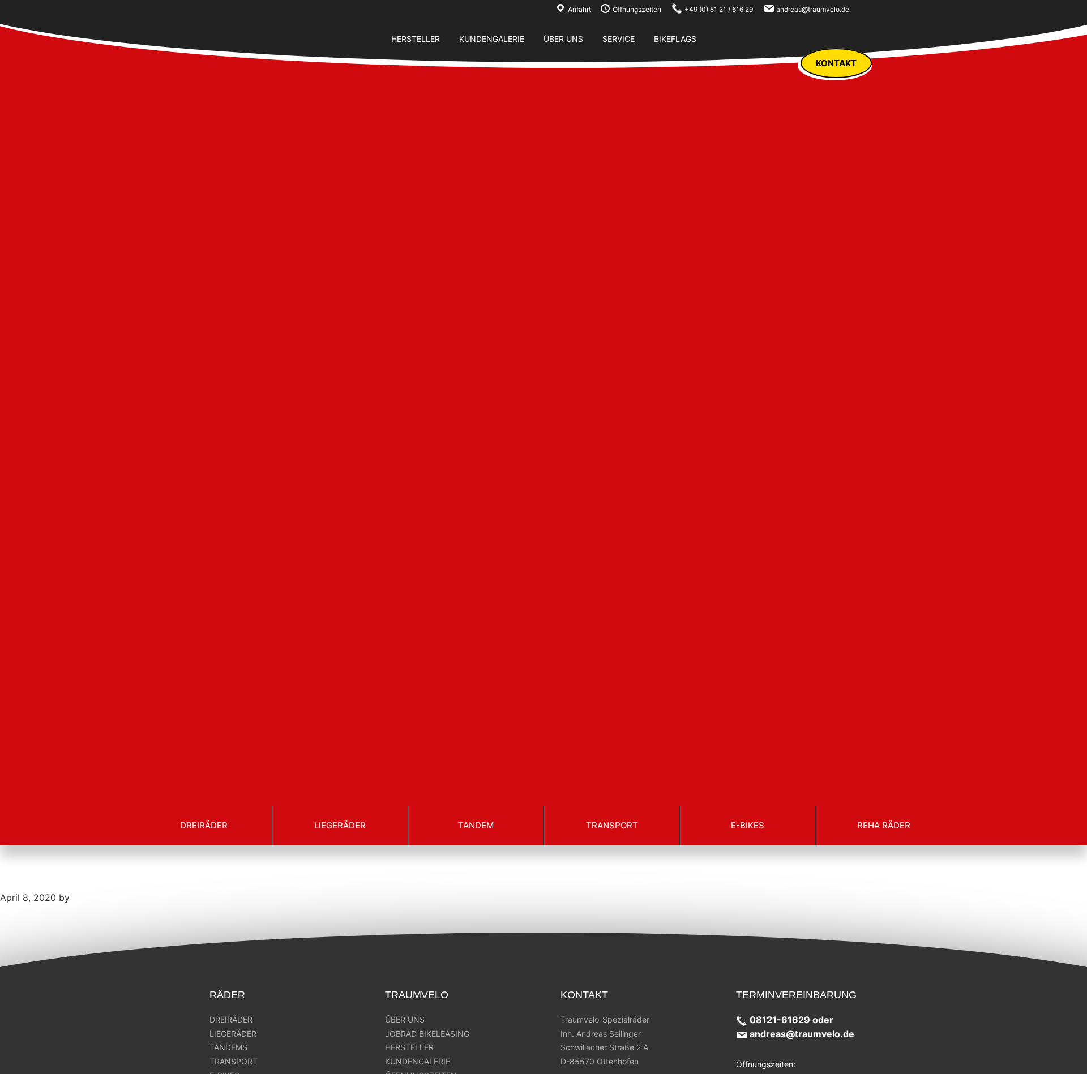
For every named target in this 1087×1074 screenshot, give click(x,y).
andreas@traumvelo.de (802, 1033)
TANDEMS (228, 1047)
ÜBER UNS (405, 1019)
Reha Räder (883, 825)
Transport (612, 825)
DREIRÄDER (231, 1019)
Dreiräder (204, 825)
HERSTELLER (409, 1047)
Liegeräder (340, 825)
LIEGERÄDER (232, 1033)
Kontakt (836, 63)
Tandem (476, 825)
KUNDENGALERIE (417, 1061)
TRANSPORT (233, 1061)
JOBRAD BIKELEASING (427, 1033)
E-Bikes (747, 825)
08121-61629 (780, 1019)
